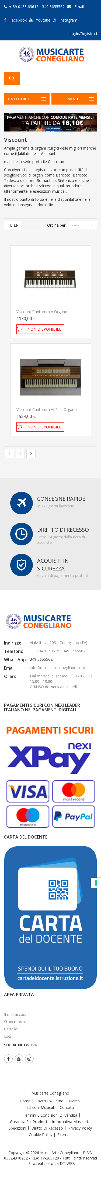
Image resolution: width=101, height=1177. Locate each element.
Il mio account (16, 1014)
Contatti (67, 1107)
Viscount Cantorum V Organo (41, 311)
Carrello (11, 1028)
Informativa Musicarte (71, 1121)
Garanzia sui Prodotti (28, 1121)
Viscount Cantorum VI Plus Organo (46, 409)
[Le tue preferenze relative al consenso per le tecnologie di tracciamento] (96, 883)
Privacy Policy (80, 1128)
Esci (7, 1036)
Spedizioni (17, 1128)
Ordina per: (56, 225)
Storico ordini (15, 1021)
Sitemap (64, 1134)
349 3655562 (41, 659)
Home (25, 1100)
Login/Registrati (83, 33)
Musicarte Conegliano (50, 1093)
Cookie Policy (40, 1134)
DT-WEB (67, 1163)
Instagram (68, 20)
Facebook (18, 20)
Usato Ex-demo (50, 1100)
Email (79, 6)
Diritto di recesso (47, 1128)
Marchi (75, 1100)
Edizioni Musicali (40, 1107)
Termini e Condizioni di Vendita (50, 1115)
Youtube (43, 20)
